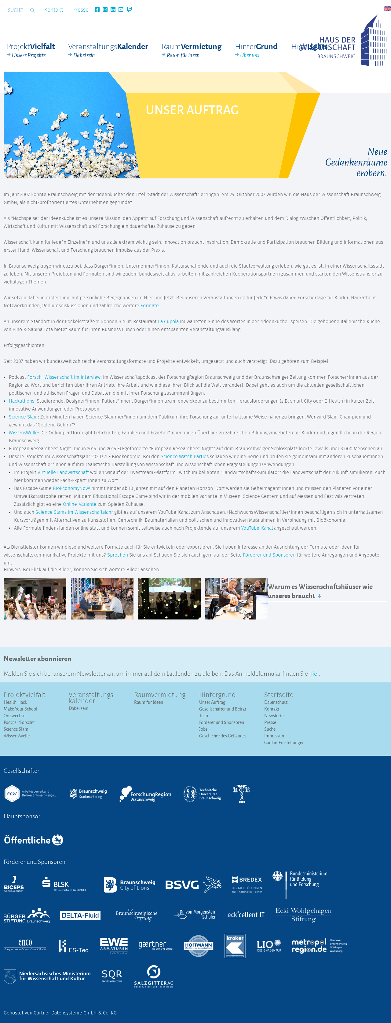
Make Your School (20, 709)
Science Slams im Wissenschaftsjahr (74, 512)
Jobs (203, 729)
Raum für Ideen (148, 702)
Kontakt (53, 10)
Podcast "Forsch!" (19, 722)
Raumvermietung (159, 695)
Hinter (256, 50)
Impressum (275, 736)
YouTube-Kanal (257, 528)
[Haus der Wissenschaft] (343, 40)
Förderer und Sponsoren (269, 555)
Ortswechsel (15, 715)
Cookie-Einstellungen (284, 742)
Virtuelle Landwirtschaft (63, 472)
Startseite (279, 695)
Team (204, 715)
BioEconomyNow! (71, 488)
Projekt (31, 50)
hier (314, 673)
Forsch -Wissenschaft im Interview (63, 377)
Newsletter (274, 715)
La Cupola (168, 321)
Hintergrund (217, 695)
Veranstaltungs (108, 50)
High (309, 46)
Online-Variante (80, 504)
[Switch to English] (387, 9)
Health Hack (15, 702)
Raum (191, 50)
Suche (270, 729)
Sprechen (117, 555)
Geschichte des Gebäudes (223, 736)
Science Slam (23, 417)
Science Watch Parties (185, 456)
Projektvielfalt (25, 695)
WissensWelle (23, 432)
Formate (150, 305)
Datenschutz (276, 702)
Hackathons (21, 401)
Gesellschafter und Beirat (222, 709)
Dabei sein (78, 708)
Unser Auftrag (212, 702)
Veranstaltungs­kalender (92, 698)
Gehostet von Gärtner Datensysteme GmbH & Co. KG (60, 1012)
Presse (80, 10)
